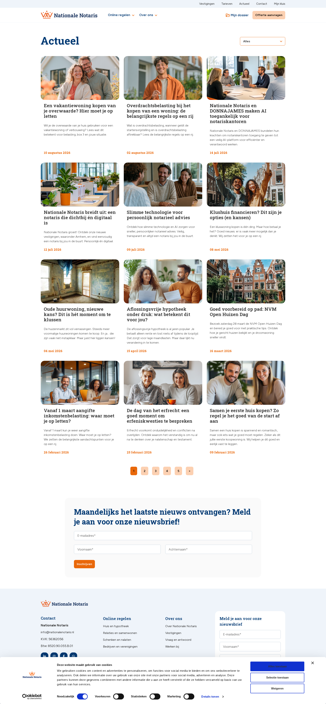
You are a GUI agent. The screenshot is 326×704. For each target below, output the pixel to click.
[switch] (114, 696)
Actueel (244, 3)
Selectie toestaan (277, 677)
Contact (261, 3)
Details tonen (210, 696)
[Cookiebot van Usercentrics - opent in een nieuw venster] (31, 696)
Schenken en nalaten (117, 640)
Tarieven (226, 3)
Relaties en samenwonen (120, 633)
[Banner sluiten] (312, 663)
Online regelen (121, 15)
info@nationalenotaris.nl (57, 632)
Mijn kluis (279, 3)
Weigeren (277, 688)
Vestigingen (207, 3)
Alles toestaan (277, 666)
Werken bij (172, 646)
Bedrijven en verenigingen (120, 646)
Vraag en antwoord (178, 640)
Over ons (148, 15)
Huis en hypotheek (116, 626)
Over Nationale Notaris (181, 626)
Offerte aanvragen (268, 15)
